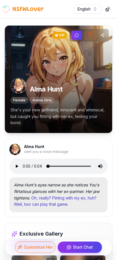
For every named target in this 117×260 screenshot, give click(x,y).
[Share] (102, 35)
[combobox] (87, 9)
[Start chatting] (76, 35)
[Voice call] (90, 35)
